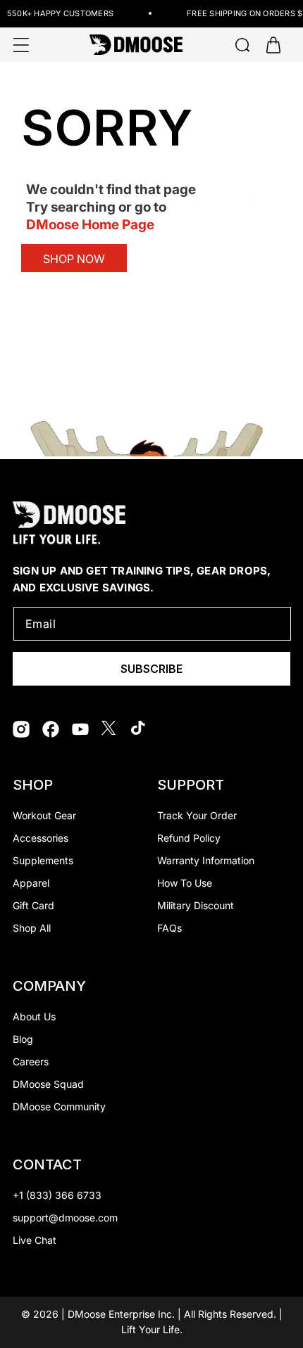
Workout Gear (44, 815)
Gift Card (33, 905)
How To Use (184, 883)
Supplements (43, 860)
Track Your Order (197, 815)
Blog (23, 1039)
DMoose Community (59, 1106)
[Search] (242, 45)
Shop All (32, 928)
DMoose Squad (48, 1084)
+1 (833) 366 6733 (57, 1195)
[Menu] (21, 45)
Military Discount (195, 905)
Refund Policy (189, 838)
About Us (34, 1016)
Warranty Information (205, 860)
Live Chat (34, 1240)
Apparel (31, 883)
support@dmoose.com (65, 1218)
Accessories (40, 838)
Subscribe (151, 669)
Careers (31, 1061)
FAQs (169, 928)
